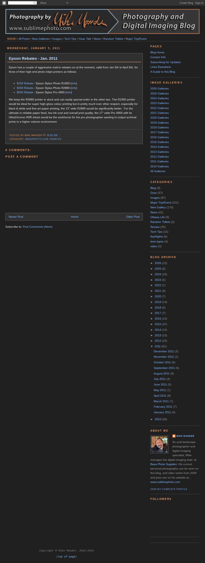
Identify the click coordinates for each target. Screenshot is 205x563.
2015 (158, 324)
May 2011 (160, 390)
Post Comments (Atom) (37, 226)
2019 (158, 302)
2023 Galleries (159, 103)
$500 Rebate (25, 92)
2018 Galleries (159, 127)
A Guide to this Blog (162, 71)
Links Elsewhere (160, 67)
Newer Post (16, 216)
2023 (158, 279)
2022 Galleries (159, 108)
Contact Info (158, 57)
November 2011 (164, 356)
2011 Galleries (159, 161)
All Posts (24, 38)
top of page (66, 556)
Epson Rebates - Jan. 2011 (33, 58)
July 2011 (160, 378)
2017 (158, 313)
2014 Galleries (159, 146)
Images (57, 38)
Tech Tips (70, 38)
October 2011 (163, 362)
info (73, 83)
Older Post (133, 216)
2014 (158, 329)
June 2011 (161, 384)
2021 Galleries (159, 112)
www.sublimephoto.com (165, 482)
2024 (158, 274)
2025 (158, 268)
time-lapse (157, 241)
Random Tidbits (113, 38)
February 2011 (163, 406)
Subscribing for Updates (165, 62)
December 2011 (164, 351)
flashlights (156, 236)
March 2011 (162, 401)
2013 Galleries (159, 151)
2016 (158, 318)
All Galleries (157, 171)
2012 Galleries (159, 156)
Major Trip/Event (136, 38)
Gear (153, 192)
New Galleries (41, 38)
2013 (158, 335)
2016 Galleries (159, 137)
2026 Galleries (159, 88)
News (97, 38)
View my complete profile (168, 489)
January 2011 (163, 412)
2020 (158, 296)
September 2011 (165, 367)
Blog (153, 188)
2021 (158, 290)
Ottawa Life (157, 217)
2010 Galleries (159, 166)
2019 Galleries (159, 122)
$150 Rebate (25, 83)
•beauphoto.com (36, 139)
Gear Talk (85, 38)
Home (74, 216)
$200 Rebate (25, 87)
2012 (158, 340)
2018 (158, 307)
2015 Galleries (159, 142)
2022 (158, 285)
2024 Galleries (159, 98)
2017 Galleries (159, 132)
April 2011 (160, 395)
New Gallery (158, 207)
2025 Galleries (159, 93)
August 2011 (162, 373)
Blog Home (157, 52)
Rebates (55, 139)
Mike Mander (185, 436)
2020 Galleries (159, 117)
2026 (158, 263)
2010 (158, 419)
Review (155, 226)
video (153, 246)
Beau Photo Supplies (163, 464)
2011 (158, 346)
